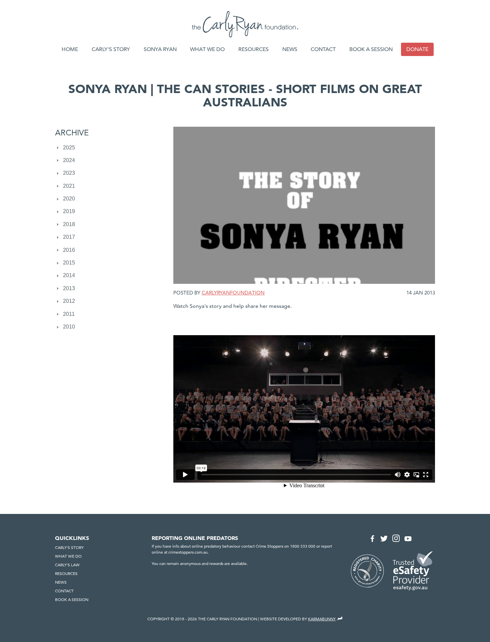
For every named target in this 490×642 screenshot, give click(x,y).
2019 (69, 211)
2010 (69, 327)
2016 (69, 250)
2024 (69, 160)
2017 (69, 237)
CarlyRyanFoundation (233, 292)
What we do (207, 49)
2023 (69, 173)
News (289, 49)
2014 (69, 275)
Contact (323, 49)
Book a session (371, 49)
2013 (69, 288)
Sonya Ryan (160, 49)
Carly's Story (111, 49)
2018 (69, 224)
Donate (417, 49)
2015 (69, 262)
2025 (69, 147)
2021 (69, 186)
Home (70, 49)
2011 (69, 314)
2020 (69, 198)
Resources (253, 49)
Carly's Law (67, 564)
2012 (69, 301)
